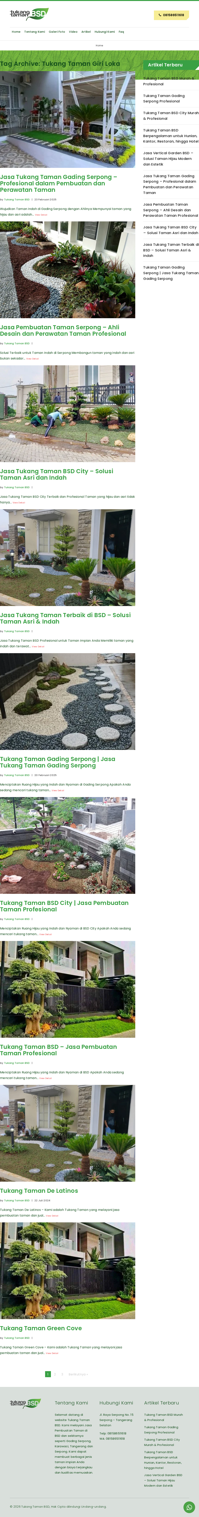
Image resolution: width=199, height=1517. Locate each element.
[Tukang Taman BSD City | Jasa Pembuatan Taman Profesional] (67, 896)
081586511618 (117, 1433)
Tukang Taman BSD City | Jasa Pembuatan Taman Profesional (64, 906)
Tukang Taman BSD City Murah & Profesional (171, 115)
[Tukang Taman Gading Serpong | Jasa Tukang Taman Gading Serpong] (67, 753)
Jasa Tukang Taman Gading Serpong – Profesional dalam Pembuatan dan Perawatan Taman (58, 183)
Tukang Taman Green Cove (41, 1328)
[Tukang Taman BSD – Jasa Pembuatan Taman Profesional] (67, 1040)
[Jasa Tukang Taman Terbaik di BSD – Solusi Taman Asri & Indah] (67, 609)
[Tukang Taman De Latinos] (67, 1184)
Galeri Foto (57, 32)
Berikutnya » (78, 1374)
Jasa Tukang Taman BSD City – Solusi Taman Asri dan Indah (56, 474)
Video (73, 32)
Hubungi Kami (105, 32)
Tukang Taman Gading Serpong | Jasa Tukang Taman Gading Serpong (57, 762)
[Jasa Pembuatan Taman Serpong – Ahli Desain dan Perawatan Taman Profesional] (67, 321)
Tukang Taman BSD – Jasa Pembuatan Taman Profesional (58, 1050)
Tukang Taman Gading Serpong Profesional (164, 98)
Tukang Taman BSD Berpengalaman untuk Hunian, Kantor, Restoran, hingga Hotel (170, 136)
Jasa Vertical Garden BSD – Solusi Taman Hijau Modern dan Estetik (168, 159)
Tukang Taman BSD (17, 199)
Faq (121, 32)
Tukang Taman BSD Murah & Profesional (168, 81)
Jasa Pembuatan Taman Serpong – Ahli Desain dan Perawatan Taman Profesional (63, 330)
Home (16, 32)
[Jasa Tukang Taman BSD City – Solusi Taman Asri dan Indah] (67, 465)
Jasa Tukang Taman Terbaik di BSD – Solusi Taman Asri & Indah (65, 618)
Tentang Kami (34, 32)
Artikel (86, 32)
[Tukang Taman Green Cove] (67, 1322)
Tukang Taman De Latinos (39, 1191)
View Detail (41, 214)
